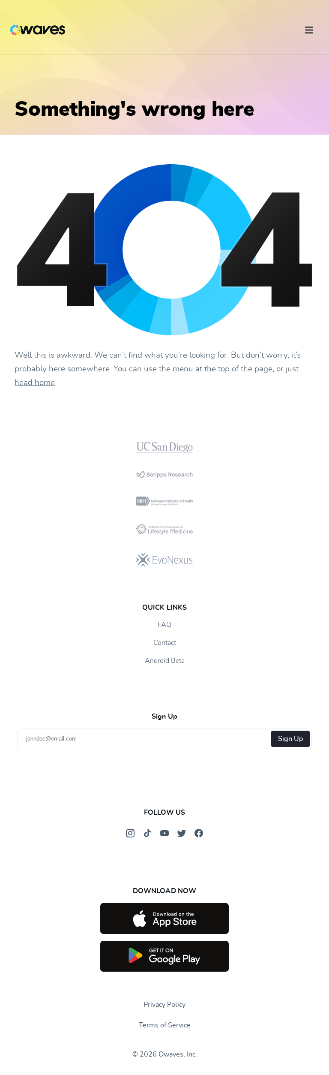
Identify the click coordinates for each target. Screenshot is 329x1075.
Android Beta (165, 660)
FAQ (164, 624)
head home (35, 383)
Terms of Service (165, 1025)
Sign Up (290, 738)
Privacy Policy (164, 1004)
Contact (164, 642)
